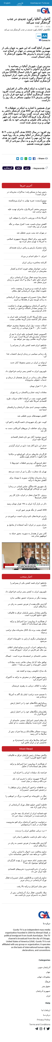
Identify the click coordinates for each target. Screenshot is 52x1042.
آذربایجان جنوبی (44, 967)
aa (39, 36)
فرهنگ (47, 981)
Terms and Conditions (39, 1024)
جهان (48, 972)
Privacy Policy (43, 1020)
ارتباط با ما (45, 1010)
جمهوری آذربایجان (43, 991)
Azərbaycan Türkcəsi (39, 3)
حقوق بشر (46, 986)
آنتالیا (18, 168)
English (7, 3)
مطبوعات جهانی (43, 977)
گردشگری (8, 168)
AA (44, 36)
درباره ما (46, 1015)
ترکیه (27, 168)
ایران (48, 996)
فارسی (20, 3)
